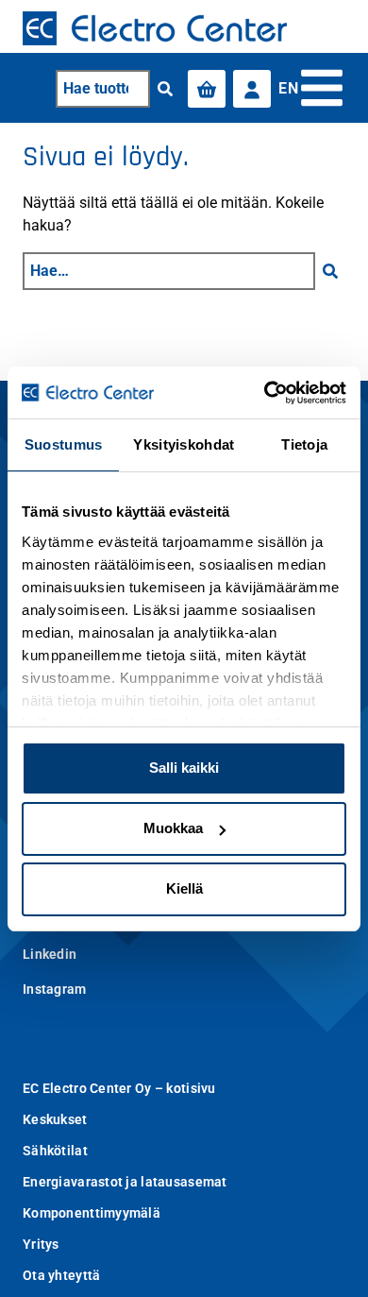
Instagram (55, 989)
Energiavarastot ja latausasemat (125, 1181)
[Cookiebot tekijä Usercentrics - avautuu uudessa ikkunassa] (264, 393)
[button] (165, 89)
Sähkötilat (55, 1150)
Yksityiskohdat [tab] (183, 444)
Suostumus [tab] (64, 444)
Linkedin (49, 954)
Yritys (41, 1244)
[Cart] (207, 89)
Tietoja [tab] (304, 444)
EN (288, 88)
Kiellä (184, 888)
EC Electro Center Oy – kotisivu (119, 1088)
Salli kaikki (184, 767)
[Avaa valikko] (321, 87)
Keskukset (55, 1119)
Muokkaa (173, 828)
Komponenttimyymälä (91, 1212)
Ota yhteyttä (61, 1275)
